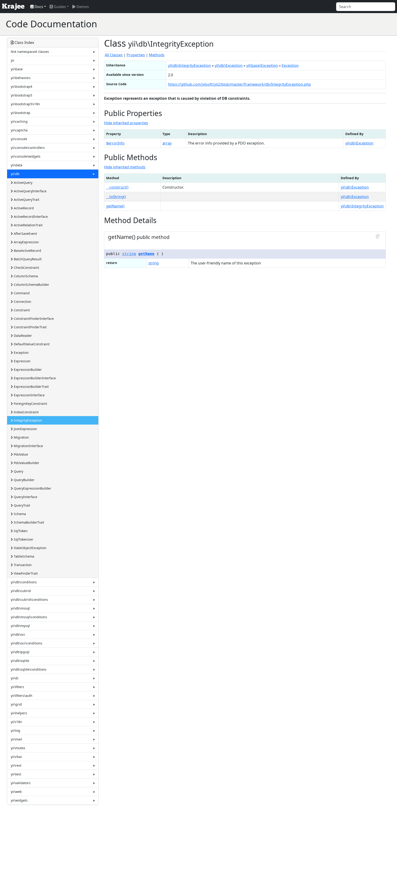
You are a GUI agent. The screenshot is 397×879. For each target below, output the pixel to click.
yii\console (19, 139)
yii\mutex (18, 748)
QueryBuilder (23, 480)
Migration (21, 437)
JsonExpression (25, 429)
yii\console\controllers (28, 147)
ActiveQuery (22, 182)
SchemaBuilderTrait (28, 522)
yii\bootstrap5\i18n (25, 104)
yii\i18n (16, 722)
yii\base (17, 69)
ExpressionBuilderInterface (34, 378)
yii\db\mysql (20, 626)
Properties (136, 54)
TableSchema (23, 556)
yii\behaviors (21, 78)
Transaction (22, 565)
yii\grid (16, 704)
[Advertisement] (307, 24)
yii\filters (17, 687)
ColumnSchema (25, 276)
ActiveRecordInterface (30, 216)
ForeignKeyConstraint (30, 403)
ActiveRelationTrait (28, 225)
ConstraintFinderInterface (33, 318)
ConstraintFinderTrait (30, 327)
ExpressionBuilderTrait (31, 386)
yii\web (16, 791)
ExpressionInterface (29, 395)
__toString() (116, 196)
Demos (82, 6)
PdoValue (20, 454)
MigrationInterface (28, 446)
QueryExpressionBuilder (32, 488)
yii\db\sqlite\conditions (28, 669)
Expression (22, 361)
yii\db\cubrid (21, 591)
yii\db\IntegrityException (189, 65)
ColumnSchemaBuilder (31, 284)
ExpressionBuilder (27, 369)
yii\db (15, 174)
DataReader (22, 335)
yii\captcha (19, 130)
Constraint (21, 310)
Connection (22, 301)
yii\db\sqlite (20, 660)
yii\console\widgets (25, 156)
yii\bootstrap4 (21, 86)
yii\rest (16, 765)
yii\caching (19, 121)
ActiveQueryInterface (29, 191)
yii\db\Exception (229, 65)
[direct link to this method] (377, 237)
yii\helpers (19, 713)
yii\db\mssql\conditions (29, 617)
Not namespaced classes (30, 51)
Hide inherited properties (126, 122)
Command (21, 293)
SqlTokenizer (23, 539)
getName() (115, 206)
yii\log (15, 730)
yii (12, 60)
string (129, 254)
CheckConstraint (26, 267)
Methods (156, 54)
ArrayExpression (26, 242)
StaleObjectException (29, 548)
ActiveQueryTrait (26, 199)
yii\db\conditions (24, 582)
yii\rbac (16, 756)
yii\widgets (19, 800)
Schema (19, 514)
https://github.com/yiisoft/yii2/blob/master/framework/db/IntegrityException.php (239, 84)
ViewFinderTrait (25, 573)
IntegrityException (27, 420)
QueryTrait (21, 505)
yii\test (16, 774)
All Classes (114, 54)
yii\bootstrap (20, 113)
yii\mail (16, 739)
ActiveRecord (23, 208)
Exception (21, 352)
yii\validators (21, 783)
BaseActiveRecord (27, 250)
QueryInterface (25, 497)
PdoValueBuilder (26, 463)
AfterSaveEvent (25, 233)
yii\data (16, 165)
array (167, 143)
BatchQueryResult (27, 259)
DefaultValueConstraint (31, 344)
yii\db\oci (18, 634)
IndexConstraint (26, 412)
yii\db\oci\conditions (26, 643)
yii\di (14, 678)
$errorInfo (115, 143)
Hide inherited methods (124, 167)
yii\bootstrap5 (21, 95)
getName (146, 254)
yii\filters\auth (21, 695)
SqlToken (20, 531)
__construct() (117, 187)
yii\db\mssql (20, 608)
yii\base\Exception (262, 65)
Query (18, 471)
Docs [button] (38, 6)
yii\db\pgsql (20, 652)
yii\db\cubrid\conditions (29, 599)
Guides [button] (59, 6)
